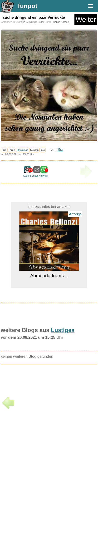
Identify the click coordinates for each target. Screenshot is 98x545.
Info (42, 150)
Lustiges (20, 21)
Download (22, 150)
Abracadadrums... (49, 275)
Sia (60, 150)
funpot (27, 6)
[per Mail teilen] (36, 171)
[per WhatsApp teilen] (44, 171)
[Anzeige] (49, 267)
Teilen (11, 150)
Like (4, 150)
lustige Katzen (61, 21)
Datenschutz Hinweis (35, 175)
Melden (34, 150)
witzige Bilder (36, 21)
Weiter (86, 19)
